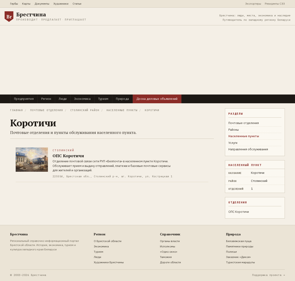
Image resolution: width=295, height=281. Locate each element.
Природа (122, 99)
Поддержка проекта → (268, 275)
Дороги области (170, 262)
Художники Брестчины (109, 262)
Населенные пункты (121, 110)
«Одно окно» (168, 251)
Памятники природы (239, 246)
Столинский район (84, 110)
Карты (26, 3)
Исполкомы (167, 246)
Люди (63, 99)
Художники (60, 3)
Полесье (231, 251)
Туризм (103, 99)
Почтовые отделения (46, 110)
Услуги (232, 143)
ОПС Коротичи (238, 212)
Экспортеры (253, 3)
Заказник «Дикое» (238, 257)
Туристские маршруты (240, 262)
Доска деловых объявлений (156, 99)
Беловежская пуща (238, 241)
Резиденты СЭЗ (275, 3)
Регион (46, 99)
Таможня (166, 257)
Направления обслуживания (248, 149)
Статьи (77, 3)
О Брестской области (107, 241)
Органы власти (170, 241)
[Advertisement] (147, 60)
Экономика (82, 99)
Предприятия (24, 99)
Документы (42, 3)
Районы (233, 130)
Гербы (14, 3)
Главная (16, 110)
